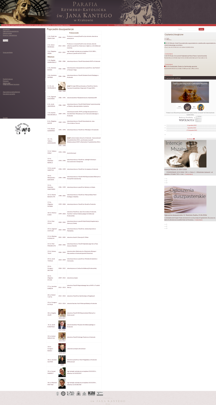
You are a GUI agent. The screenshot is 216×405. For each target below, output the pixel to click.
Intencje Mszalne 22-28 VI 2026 (175, 169)
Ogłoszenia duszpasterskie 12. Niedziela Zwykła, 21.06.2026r (185, 215)
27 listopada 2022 (192, 130)
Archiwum (190, 139)
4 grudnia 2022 (191, 128)
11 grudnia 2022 (192, 125)
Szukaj (201, 29)
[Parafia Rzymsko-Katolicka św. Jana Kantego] (81, 12)
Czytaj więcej (189, 174)
